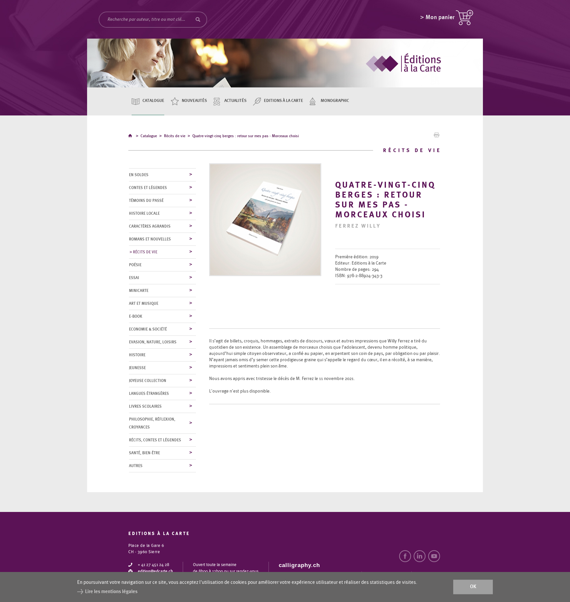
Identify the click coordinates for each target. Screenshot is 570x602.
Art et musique (143, 303)
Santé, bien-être (144, 453)
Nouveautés (194, 101)
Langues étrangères (149, 394)
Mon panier (440, 17)
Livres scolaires (145, 406)
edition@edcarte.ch (155, 571)
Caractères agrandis (150, 226)
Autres (135, 466)
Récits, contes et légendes (155, 440)
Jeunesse (137, 368)
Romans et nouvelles (150, 239)
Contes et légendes (148, 188)
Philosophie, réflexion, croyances (152, 423)
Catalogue (153, 101)
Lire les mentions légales (111, 591)
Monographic (335, 101)
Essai (134, 278)
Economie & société (148, 329)
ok (473, 587)
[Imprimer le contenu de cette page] (436, 136)
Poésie (135, 265)
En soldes (138, 175)
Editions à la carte (283, 101)
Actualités (235, 101)
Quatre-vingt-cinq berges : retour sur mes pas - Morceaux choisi (245, 136)
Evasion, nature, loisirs (152, 342)
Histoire (137, 355)
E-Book (135, 316)
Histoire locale (144, 213)
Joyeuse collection (147, 381)
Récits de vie (174, 136)
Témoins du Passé (146, 201)
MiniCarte (138, 291)
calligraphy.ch (299, 565)
